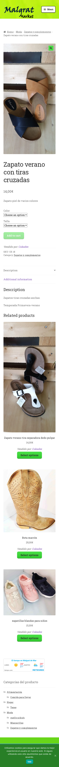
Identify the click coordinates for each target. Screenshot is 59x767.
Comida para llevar (20, 697)
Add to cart (14, 235)
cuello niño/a (17, 717)
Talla (6, 221)
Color (6, 210)
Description (10, 270)
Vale (30, 761)
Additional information (17, 279)
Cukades (23, 246)
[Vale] (55, 755)
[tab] (29, 270)
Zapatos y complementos (37, 31)
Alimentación (14, 692)
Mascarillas (16, 722)
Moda (19, 31)
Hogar (10, 702)
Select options (29, 455)
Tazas (13, 707)
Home (10, 31)
